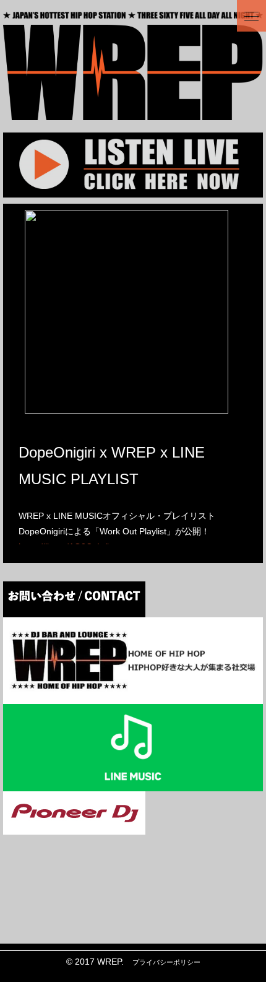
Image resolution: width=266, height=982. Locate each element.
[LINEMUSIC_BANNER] (133, 783)
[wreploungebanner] (133, 696)
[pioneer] (74, 826)
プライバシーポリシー (166, 962)
